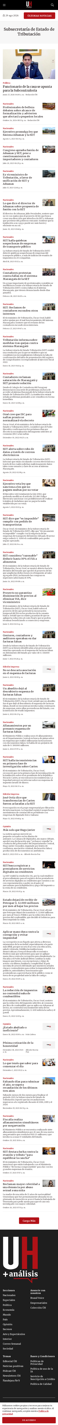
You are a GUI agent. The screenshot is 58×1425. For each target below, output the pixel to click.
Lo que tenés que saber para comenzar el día (20, 1065)
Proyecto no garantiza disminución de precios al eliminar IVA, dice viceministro (19, 597)
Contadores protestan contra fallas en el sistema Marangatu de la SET (20, 276)
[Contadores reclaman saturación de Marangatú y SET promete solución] (49, 376)
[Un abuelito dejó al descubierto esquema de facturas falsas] (49, 687)
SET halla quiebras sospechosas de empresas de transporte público (19, 243)
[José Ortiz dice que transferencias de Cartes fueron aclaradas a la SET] (49, 796)
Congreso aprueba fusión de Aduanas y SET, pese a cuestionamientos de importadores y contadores (21, 155)
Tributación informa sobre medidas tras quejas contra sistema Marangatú (20, 343)
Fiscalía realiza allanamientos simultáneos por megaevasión (21, 1122)
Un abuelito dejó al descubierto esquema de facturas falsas (18, 691)
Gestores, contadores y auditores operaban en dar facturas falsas (19, 638)
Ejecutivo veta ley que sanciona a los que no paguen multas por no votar (20, 486)
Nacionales (8, 104)
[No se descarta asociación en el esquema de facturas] (49, 669)
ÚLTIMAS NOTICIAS (39, 15)
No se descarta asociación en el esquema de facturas (19, 672)
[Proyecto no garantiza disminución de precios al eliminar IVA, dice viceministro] (49, 592)
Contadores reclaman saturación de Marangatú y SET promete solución (20, 380)
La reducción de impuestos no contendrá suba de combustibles (20, 993)
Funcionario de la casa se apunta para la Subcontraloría (27, 88)
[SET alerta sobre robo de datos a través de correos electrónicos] (49, 448)
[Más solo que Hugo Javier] (49, 829)
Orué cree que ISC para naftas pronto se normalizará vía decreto (18, 417)
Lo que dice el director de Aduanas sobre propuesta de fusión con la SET (21, 206)
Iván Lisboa (31, 1034)
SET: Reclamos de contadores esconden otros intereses (20, 310)
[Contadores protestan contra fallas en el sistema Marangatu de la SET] (49, 272)
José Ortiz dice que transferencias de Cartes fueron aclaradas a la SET (19, 800)
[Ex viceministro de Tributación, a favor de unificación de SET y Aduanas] (49, 173)
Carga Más (29, 1220)
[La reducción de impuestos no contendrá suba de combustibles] (49, 989)
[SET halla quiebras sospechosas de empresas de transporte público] (49, 239)
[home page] (29, 5)
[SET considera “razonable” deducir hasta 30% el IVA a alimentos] (49, 554)
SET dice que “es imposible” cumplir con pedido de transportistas (21, 521)
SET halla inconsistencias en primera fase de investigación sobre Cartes (20, 763)
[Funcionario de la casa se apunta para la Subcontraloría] (29, 64)
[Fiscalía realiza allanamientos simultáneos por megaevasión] (49, 1118)
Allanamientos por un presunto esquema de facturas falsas (17, 728)
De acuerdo (29, 1420)
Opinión (7, 826)
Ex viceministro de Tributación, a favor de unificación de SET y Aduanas (17, 179)
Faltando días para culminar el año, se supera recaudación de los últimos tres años (21, 1086)
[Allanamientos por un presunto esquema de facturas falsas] (49, 724)
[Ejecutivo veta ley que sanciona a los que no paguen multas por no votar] (49, 483)
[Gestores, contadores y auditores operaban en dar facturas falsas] (49, 634)
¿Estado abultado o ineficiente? (15, 1029)
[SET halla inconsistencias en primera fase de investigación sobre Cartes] (49, 759)
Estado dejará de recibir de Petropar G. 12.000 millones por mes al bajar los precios (21, 903)
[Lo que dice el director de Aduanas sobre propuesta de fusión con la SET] (49, 202)
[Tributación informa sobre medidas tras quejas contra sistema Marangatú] (49, 339)
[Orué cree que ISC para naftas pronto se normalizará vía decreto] (49, 413)
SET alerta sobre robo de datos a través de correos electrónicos (19, 452)
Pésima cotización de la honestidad (18, 1044)
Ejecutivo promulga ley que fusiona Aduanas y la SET (20, 133)
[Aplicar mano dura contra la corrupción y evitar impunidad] (49, 934)
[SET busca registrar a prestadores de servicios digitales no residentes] (49, 864)
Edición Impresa (11, 667)
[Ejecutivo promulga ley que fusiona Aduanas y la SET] (49, 131)
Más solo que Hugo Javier (19, 830)
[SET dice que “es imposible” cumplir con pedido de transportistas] (49, 517)
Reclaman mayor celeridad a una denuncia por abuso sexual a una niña (21, 1187)
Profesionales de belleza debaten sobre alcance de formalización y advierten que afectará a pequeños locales (23, 112)
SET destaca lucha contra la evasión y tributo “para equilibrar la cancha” (20, 1154)
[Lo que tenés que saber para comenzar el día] (49, 1062)
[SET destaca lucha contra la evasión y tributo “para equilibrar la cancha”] (49, 1151)
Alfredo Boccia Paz (32, 854)
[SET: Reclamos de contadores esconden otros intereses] (49, 306)
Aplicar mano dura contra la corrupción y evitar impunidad (21, 934)
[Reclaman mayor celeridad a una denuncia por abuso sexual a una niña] (49, 1183)
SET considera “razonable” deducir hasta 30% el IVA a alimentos (20, 558)
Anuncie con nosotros (37, 1291)
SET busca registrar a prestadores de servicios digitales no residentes (19, 868)
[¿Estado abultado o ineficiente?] (49, 1026)
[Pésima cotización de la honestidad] (49, 1045)
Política (6, 83)
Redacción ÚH (31, 95)
